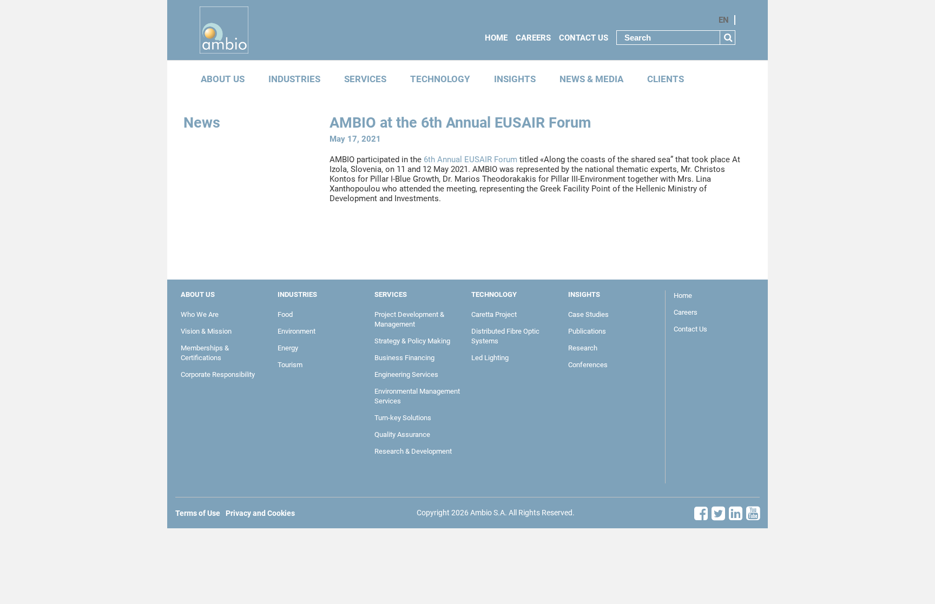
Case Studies (588, 314)
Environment (296, 331)
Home (496, 38)
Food (285, 314)
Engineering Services (406, 374)
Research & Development (413, 451)
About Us (223, 79)
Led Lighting (490, 358)
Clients (665, 79)
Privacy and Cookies (260, 513)
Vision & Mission (206, 331)
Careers (533, 38)
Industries (294, 79)
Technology (440, 79)
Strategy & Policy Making (412, 341)
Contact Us (583, 38)
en (724, 20)
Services (365, 79)
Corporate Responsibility (218, 374)
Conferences (588, 365)
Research (582, 348)
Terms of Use (197, 513)
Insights (515, 79)
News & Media (591, 79)
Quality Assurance (402, 434)
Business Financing (404, 358)
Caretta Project (494, 314)
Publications (587, 331)
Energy (288, 348)
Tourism (290, 365)
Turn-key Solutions (402, 418)
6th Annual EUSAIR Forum (469, 159)
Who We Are (200, 314)
